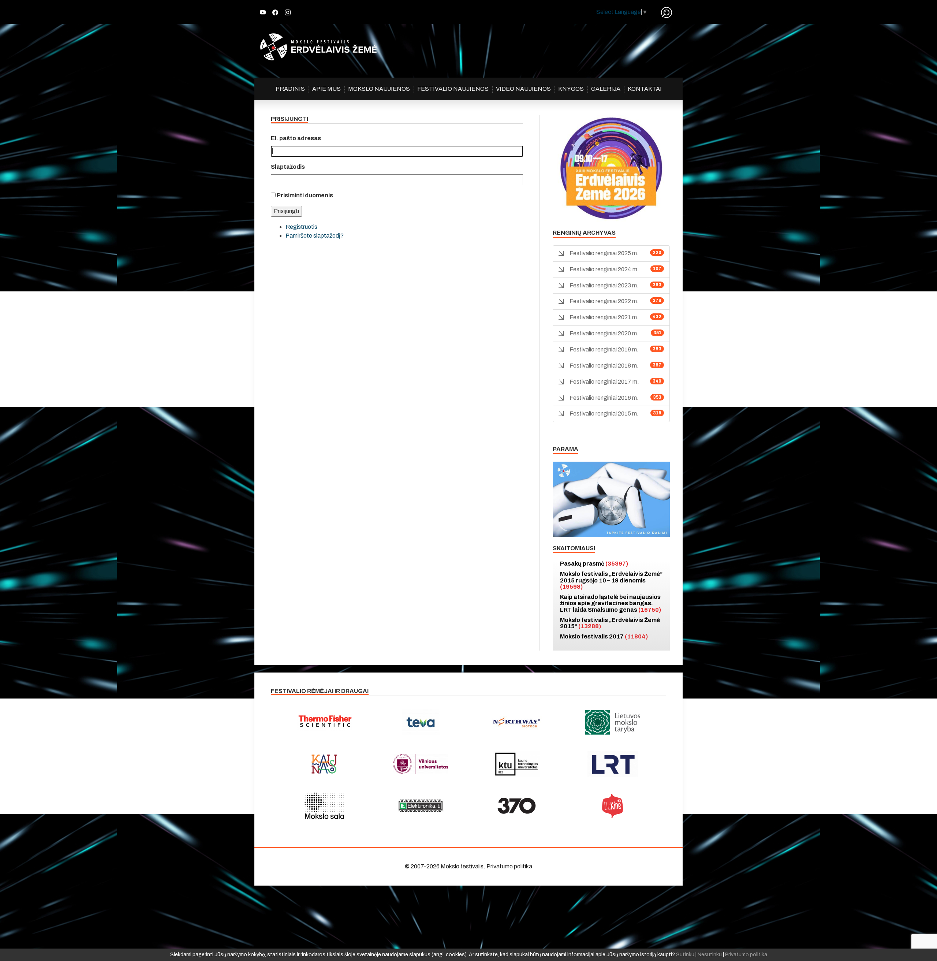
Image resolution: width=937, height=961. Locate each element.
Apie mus (326, 89)
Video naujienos (523, 89)
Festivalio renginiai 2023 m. (604, 285)
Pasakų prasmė (594, 563)
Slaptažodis (288, 167)
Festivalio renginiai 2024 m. (604, 269)
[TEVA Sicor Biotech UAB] (420, 722)
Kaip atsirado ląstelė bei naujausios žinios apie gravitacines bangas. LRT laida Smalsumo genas (610, 603)
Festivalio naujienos (453, 89)
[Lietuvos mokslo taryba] (613, 722)
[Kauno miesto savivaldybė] (324, 764)
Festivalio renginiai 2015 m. (604, 413)
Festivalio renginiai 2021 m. (604, 317)
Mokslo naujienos (379, 89)
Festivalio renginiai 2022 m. (604, 301)
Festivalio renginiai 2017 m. (604, 382)
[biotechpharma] (516, 722)
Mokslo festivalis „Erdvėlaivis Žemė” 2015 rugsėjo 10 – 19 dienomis (611, 580)
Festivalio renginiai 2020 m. (604, 333)
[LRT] (613, 764)
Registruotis (301, 227)
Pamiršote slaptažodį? (314, 235)
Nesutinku (710, 954)
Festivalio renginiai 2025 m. (604, 253)
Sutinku (685, 954)
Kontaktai (645, 89)
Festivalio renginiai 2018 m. (604, 365)
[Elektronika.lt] (420, 806)
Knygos (571, 89)
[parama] (611, 499)
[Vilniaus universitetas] (420, 764)
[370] (516, 806)
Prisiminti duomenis (305, 195)
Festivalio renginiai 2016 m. (604, 398)
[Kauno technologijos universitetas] (516, 764)
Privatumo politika (509, 866)
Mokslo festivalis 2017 (604, 636)
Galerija (605, 89)
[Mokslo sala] (324, 806)
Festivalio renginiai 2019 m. (604, 349)
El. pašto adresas (296, 138)
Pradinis (290, 89)
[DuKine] (613, 806)
